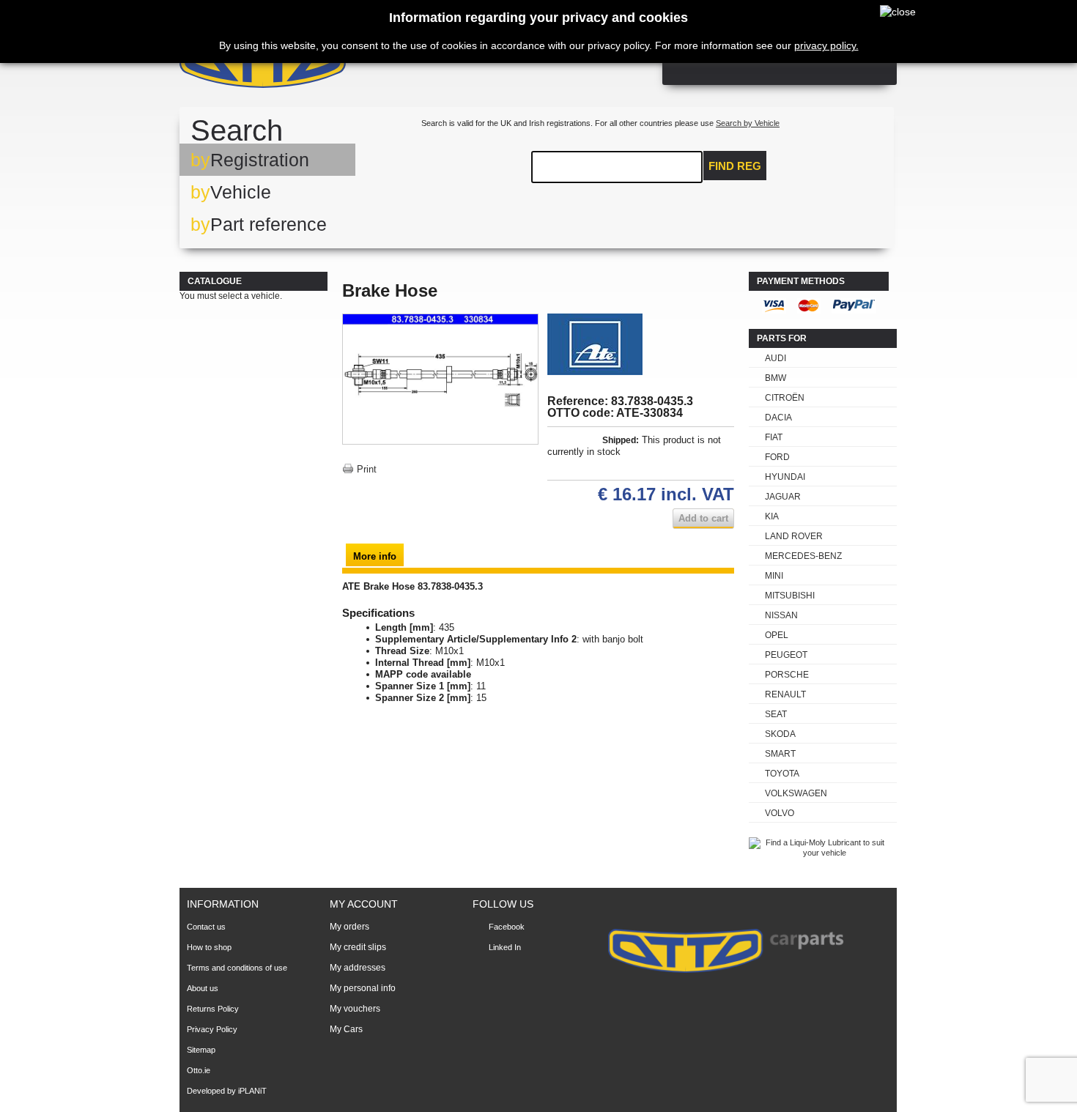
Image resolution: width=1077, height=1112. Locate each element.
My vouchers (355, 1009)
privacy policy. (826, 45)
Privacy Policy (212, 1029)
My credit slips (358, 947)
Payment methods (801, 281)
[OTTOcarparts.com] (333, 65)
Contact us (206, 926)
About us (202, 988)
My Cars (346, 1029)
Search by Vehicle (748, 123)
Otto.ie (198, 1070)
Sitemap (201, 1049)
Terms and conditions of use (237, 967)
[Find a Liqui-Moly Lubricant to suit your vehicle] (819, 852)
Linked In (505, 947)
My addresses (357, 968)
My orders (349, 927)
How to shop (209, 947)
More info (374, 556)
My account (364, 904)
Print (367, 469)
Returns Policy (213, 1008)
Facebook (507, 926)
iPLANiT (252, 1090)
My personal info (363, 988)
